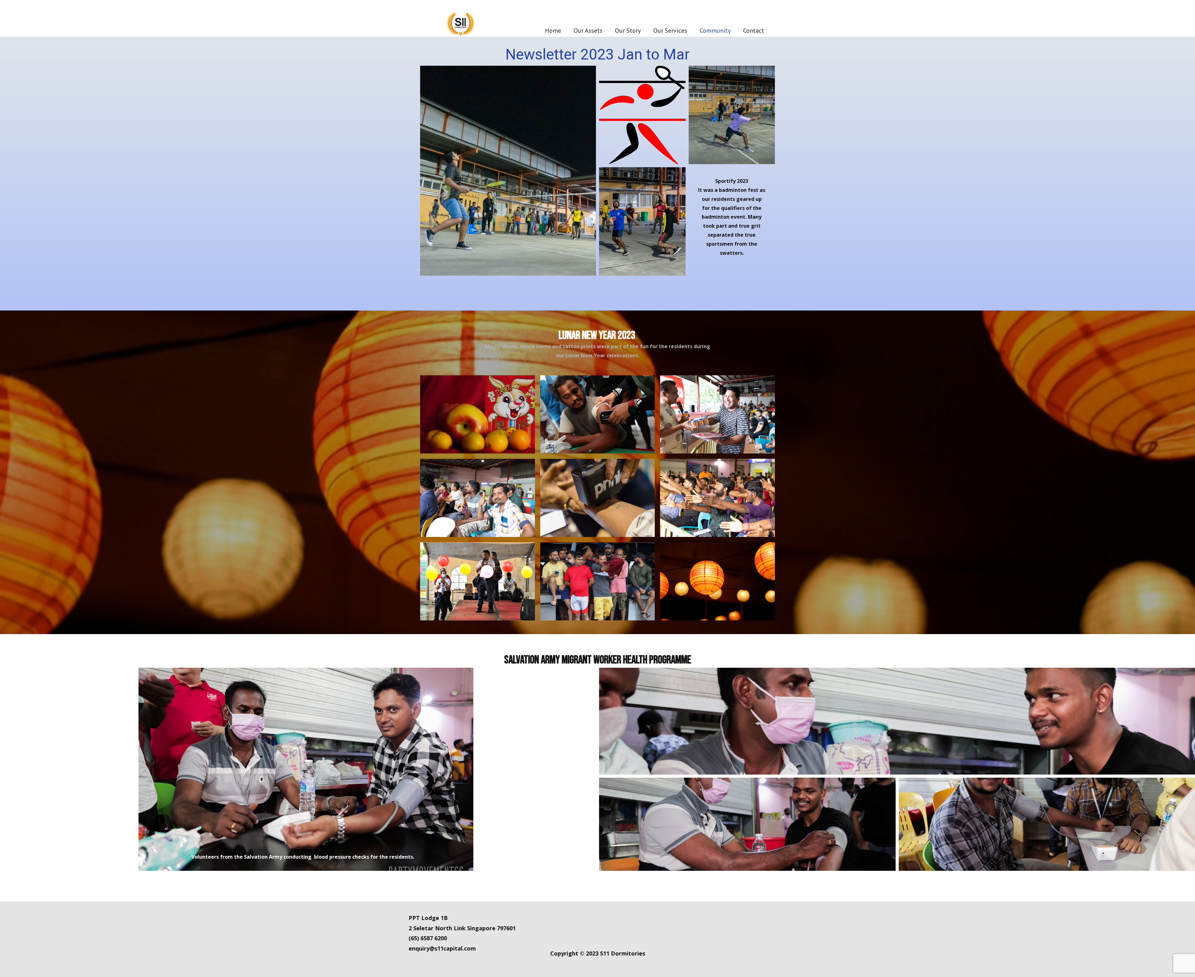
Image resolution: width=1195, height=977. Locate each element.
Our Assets (588, 30)
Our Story (628, 30)
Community (715, 30)
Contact (753, 30)
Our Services (670, 30)
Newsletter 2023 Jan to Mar (597, 54)
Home (553, 30)
